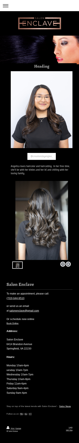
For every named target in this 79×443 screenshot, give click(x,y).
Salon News (65, 406)
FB (21, 414)
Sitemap (18, 428)
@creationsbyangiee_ (42, 156)
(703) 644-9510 (15, 298)
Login (70, 427)
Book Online (13, 323)
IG (26, 414)
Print (12, 428)
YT (30, 414)
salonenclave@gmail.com (24, 310)
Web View (69, 430)
